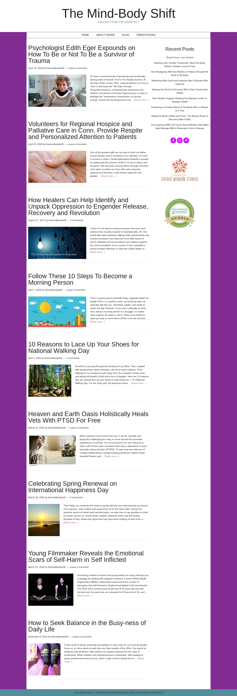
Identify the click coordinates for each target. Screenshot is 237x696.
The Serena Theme (105, 692)
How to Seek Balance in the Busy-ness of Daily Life (87, 626)
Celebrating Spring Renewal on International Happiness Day (72, 486)
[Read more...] (141, 100)
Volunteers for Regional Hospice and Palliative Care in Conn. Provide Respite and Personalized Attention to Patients (85, 130)
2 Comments (76, 220)
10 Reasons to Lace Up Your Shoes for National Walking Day (83, 347)
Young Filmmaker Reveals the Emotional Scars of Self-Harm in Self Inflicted (86, 556)
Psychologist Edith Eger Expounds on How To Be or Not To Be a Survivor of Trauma (81, 54)
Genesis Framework (153, 692)
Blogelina (123, 692)
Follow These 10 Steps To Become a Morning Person (80, 279)
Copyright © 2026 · (84, 692)
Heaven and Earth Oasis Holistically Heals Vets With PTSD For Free (88, 417)
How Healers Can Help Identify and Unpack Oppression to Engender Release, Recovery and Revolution (88, 206)
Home (85, 35)
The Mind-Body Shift (118, 13)
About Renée (105, 35)
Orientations (146, 35)
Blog (125, 35)
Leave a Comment (77, 68)
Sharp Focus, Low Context (179, 57)
